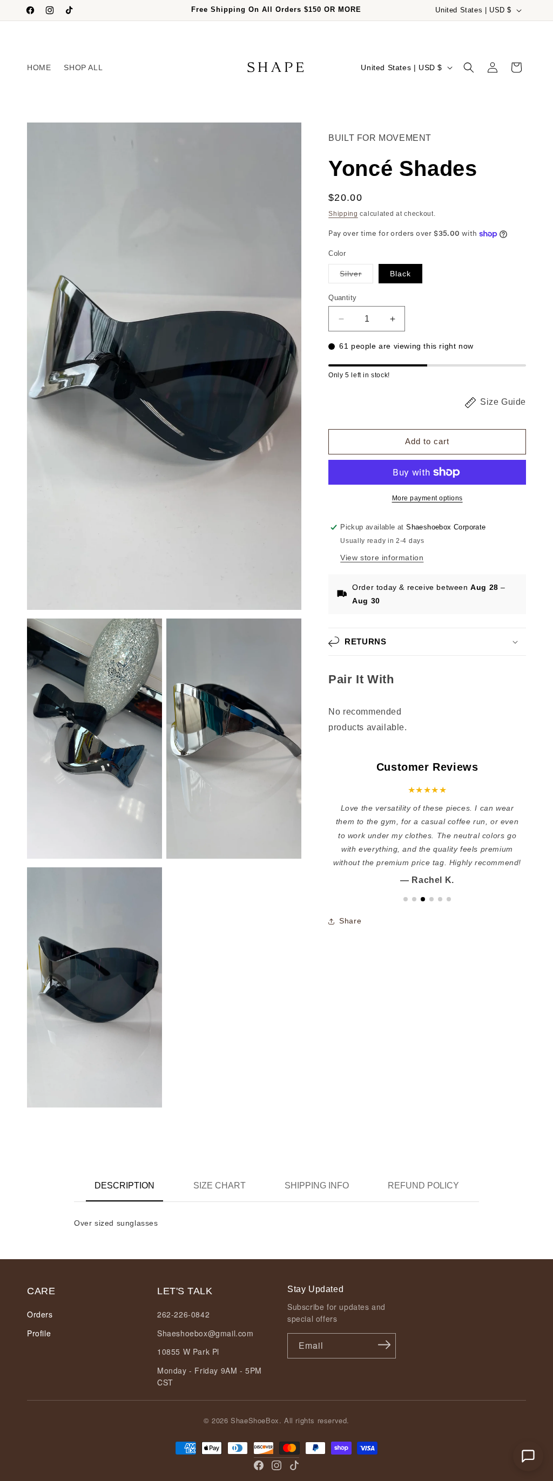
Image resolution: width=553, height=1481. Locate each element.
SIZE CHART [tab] (219, 1185)
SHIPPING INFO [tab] (317, 1185)
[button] (469, 67)
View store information (381, 557)
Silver (356, 276)
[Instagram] (276, 1465)
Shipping (343, 214)
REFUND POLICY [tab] (423, 1185)
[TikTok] (294, 1465)
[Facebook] (259, 1465)
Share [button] (350, 920)
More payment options (427, 498)
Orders (40, 1314)
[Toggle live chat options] (528, 1456)
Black (400, 273)
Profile (39, 1333)
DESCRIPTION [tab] (124, 1185)
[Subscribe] (384, 1345)
